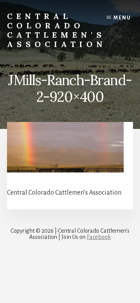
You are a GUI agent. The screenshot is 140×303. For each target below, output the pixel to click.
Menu (122, 18)
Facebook (99, 237)
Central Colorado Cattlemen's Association (57, 30)
